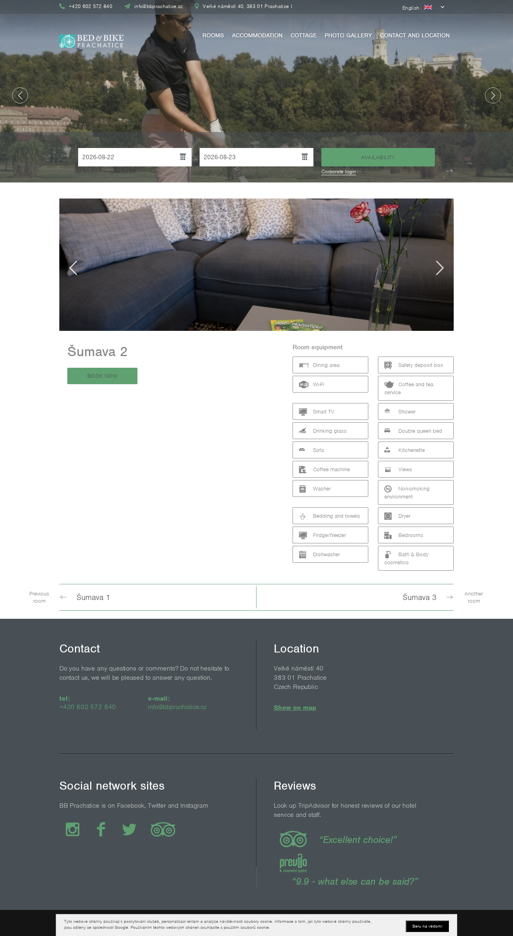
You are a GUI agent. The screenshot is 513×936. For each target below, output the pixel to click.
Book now (102, 376)
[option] (256, 91)
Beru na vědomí (427, 926)
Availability (378, 157)
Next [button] (493, 95)
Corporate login (338, 171)
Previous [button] (20, 95)
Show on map (295, 707)
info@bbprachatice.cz (177, 707)
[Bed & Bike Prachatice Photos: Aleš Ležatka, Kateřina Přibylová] (91, 38)
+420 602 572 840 (87, 707)
